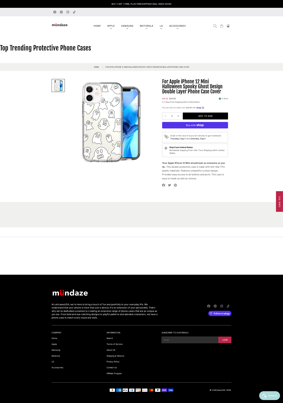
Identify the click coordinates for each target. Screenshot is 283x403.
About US (111, 350)
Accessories (177, 25)
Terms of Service (115, 344)
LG (161, 25)
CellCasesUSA (219, 390)
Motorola (146, 25)
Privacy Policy (113, 361)
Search (110, 338)
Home (97, 25)
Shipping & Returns (115, 356)
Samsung (127, 25)
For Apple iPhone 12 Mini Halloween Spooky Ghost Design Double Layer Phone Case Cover (147, 67)
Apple (111, 25)
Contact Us (112, 367)
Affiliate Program (114, 373)
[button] (215, 26)
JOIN (225, 339)
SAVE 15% (279, 201)
